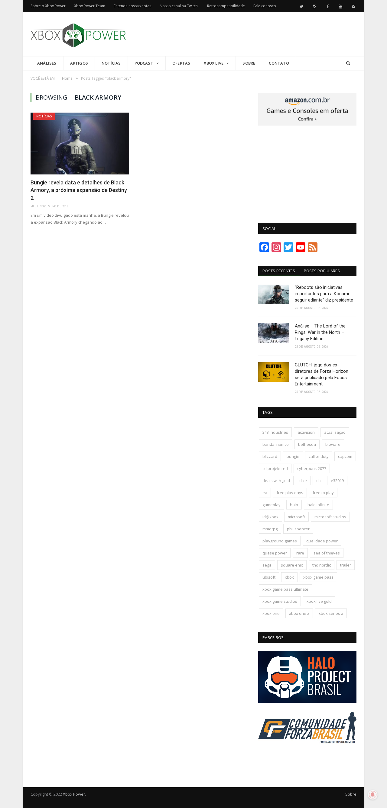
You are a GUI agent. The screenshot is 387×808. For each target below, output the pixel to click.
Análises (47, 63)
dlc (318, 480)
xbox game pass (318, 577)
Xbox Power (74, 794)
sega (267, 565)
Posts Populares (322, 270)
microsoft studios (330, 516)
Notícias (111, 63)
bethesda (307, 444)
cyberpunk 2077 (311, 468)
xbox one (271, 613)
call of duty (319, 456)
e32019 (337, 480)
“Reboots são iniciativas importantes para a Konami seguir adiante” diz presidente (324, 294)
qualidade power (322, 541)
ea (264, 492)
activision (306, 432)
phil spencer (298, 529)
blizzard (269, 456)
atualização (335, 432)
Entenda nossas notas (132, 5)
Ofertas (181, 63)
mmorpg (270, 529)
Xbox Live (213, 63)
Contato (279, 63)
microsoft (296, 516)
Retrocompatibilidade (226, 5)
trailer (345, 565)
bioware (332, 444)
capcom (345, 456)
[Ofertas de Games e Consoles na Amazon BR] (307, 124)
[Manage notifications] (373, 795)
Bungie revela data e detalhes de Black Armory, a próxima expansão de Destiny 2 (79, 190)
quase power (274, 553)
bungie (293, 456)
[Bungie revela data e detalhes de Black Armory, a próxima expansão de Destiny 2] (80, 143)
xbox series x (331, 613)
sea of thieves (327, 553)
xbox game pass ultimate (285, 589)
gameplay (271, 504)
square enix (292, 565)
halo (294, 504)
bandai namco (275, 444)
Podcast (144, 63)
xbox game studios (279, 601)
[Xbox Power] (78, 34)
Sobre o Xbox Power (48, 5)
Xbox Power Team (89, 5)
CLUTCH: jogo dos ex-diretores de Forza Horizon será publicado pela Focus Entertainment (321, 374)
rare (300, 553)
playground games (279, 541)
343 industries (275, 432)
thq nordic (321, 565)
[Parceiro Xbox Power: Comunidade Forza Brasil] (307, 754)
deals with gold (276, 480)
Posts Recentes (278, 270)
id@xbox (270, 516)
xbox (289, 577)
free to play (323, 492)
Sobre (248, 63)
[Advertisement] (246, 34)
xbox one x (299, 613)
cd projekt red (275, 468)
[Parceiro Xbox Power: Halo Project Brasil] (307, 701)
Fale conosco (264, 5)
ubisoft (268, 577)
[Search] (348, 63)
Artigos (79, 63)
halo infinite (318, 504)
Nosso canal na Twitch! (179, 5)
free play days (290, 492)
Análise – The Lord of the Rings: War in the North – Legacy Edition (320, 332)
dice (303, 480)
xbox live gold (319, 601)
